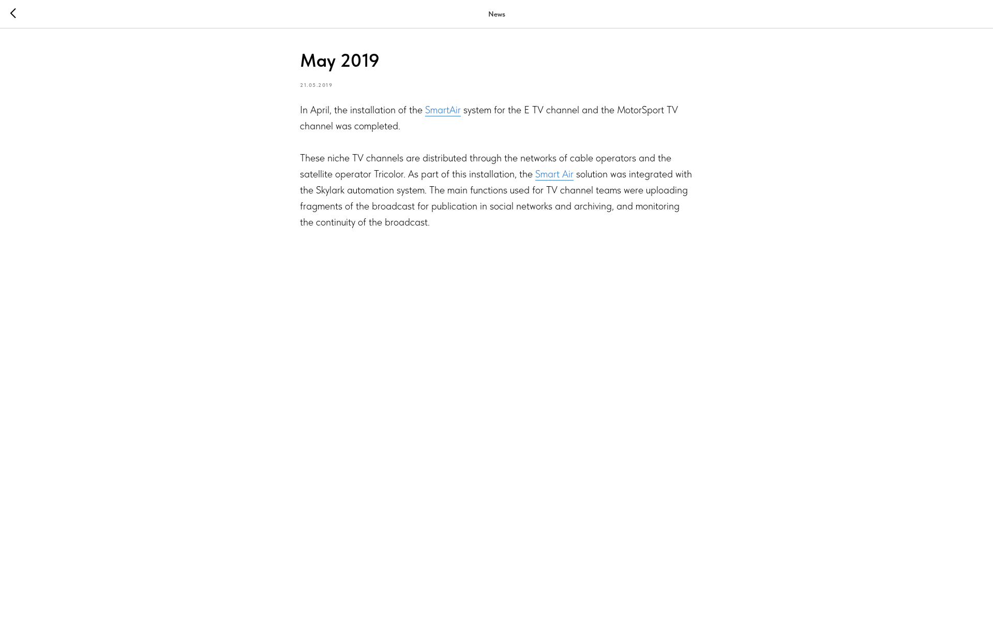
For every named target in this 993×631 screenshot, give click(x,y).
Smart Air (554, 174)
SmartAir (443, 109)
